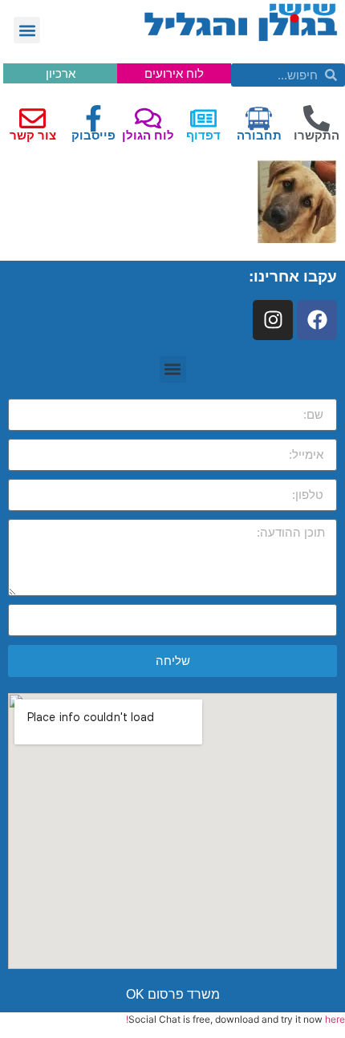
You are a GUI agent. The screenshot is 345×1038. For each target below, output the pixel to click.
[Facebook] (317, 320)
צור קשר (33, 135)
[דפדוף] (203, 118)
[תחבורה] (259, 118)
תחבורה (259, 135)
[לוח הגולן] (148, 118)
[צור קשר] (32, 118)
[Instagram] (273, 320)
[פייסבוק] (93, 118)
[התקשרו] (316, 118)
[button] (27, 30)
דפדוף (203, 135)
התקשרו (316, 135)
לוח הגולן (148, 135)
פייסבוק (93, 135)
